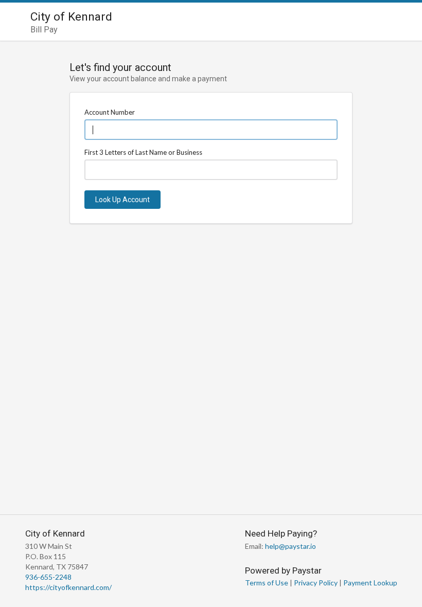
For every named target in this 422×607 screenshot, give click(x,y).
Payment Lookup (370, 582)
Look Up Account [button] (122, 199)
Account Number (109, 112)
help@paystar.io (290, 546)
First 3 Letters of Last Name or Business (143, 152)
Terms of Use (266, 582)
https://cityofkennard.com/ (68, 587)
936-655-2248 (48, 577)
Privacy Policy (316, 582)
